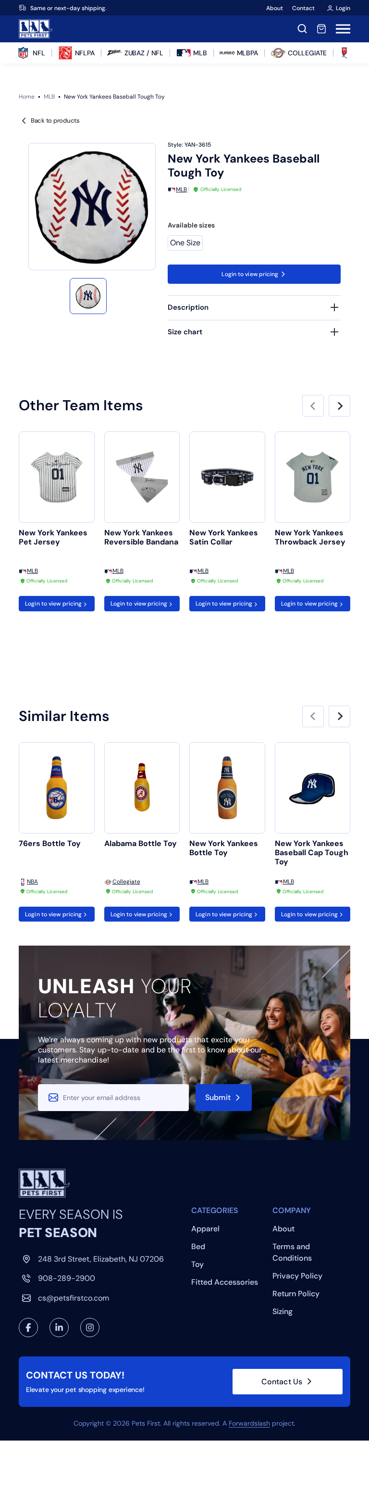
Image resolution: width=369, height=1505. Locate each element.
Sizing (282, 1311)
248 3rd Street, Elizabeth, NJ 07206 (101, 1259)
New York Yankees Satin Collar (223, 537)
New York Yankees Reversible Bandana (141, 537)
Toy (197, 1264)
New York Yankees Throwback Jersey (310, 537)
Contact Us (281, 1382)
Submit (218, 1097)
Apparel (205, 1229)
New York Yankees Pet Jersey (53, 537)
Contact (303, 8)
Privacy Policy (297, 1276)
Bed (198, 1246)
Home (27, 96)
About (274, 8)
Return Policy (296, 1294)
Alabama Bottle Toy (140, 843)
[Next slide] (339, 406)
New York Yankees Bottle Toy (223, 848)
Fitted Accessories (224, 1282)
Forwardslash (249, 1423)
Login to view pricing (249, 274)
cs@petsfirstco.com (73, 1298)
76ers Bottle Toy (50, 843)
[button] (88, 296)
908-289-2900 (66, 1278)
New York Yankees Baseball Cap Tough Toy (311, 853)
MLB (49, 96)
